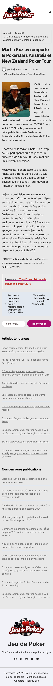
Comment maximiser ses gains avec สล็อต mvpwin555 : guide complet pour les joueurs (25, 532)
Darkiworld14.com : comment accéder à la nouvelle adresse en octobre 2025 (26, 507)
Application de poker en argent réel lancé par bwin (25, 385)
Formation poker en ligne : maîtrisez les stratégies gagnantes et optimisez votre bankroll (24, 453)
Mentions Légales (36, 676)
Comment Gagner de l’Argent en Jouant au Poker (26, 420)
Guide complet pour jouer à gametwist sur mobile (26, 408)
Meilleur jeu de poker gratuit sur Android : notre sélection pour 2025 (25, 519)
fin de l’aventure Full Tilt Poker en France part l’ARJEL (25, 361)
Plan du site (32, 680)
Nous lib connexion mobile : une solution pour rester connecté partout (25, 545)
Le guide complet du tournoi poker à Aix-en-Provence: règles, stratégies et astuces (25, 431)
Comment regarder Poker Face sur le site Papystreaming (25, 584)
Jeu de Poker (26, 643)
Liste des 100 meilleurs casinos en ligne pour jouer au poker (24, 480)
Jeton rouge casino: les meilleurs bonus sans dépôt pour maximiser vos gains (24, 349)
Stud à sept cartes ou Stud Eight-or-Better (25, 441)
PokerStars (39, 74)
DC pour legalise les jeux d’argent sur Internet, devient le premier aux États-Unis (26, 373)
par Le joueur (14, 69)
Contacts (19, 680)
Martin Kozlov (12, 74)
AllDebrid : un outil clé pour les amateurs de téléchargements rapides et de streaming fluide (25, 493)
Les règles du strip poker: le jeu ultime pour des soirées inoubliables (23, 396)
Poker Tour (26, 74)
